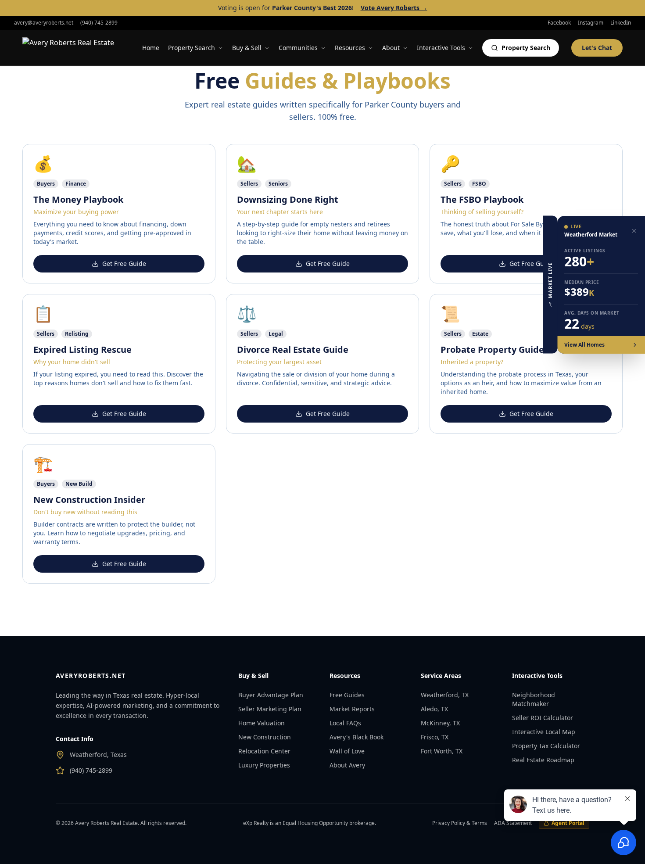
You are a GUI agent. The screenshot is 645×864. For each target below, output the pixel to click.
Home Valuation (261, 723)
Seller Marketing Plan (269, 709)
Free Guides (347, 695)
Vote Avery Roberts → (394, 8)
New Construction (264, 737)
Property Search (191, 47)
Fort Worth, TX (441, 751)
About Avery (347, 765)
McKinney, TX (440, 723)
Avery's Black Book (356, 737)
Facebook (559, 22)
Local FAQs (345, 723)
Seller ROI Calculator (542, 717)
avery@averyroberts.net (43, 22)
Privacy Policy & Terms (459, 823)
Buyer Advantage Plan (270, 695)
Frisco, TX (434, 737)
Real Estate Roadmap (543, 760)
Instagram (590, 22)
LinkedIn (620, 22)
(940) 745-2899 (99, 22)
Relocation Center (264, 751)
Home (150, 47)
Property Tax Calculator (546, 746)
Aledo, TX (434, 709)
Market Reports (352, 709)
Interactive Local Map (543, 732)
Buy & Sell (247, 47)
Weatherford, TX (445, 695)
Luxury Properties (264, 765)
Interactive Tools (441, 47)
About (391, 47)
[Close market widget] (634, 231)
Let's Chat (597, 47)
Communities (298, 47)
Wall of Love (347, 751)
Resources (350, 47)
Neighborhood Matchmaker (533, 699)
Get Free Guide (124, 263)
